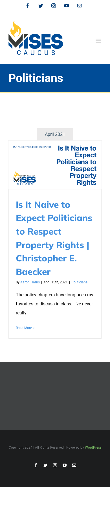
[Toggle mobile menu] (99, 41)
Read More (24, 328)
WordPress (93, 447)
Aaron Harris (30, 282)
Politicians (79, 282)
